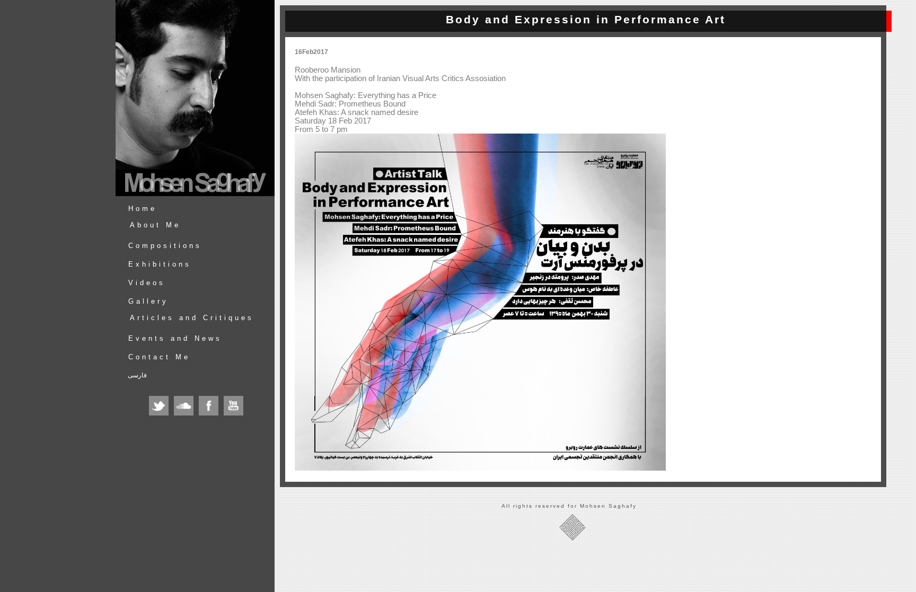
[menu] (199, 295)
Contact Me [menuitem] (159, 357)
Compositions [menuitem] (165, 246)
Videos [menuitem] (146, 283)
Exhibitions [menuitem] (159, 264)
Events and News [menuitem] (175, 338)
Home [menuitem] (142, 209)
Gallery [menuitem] (148, 301)
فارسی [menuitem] (137, 375)
